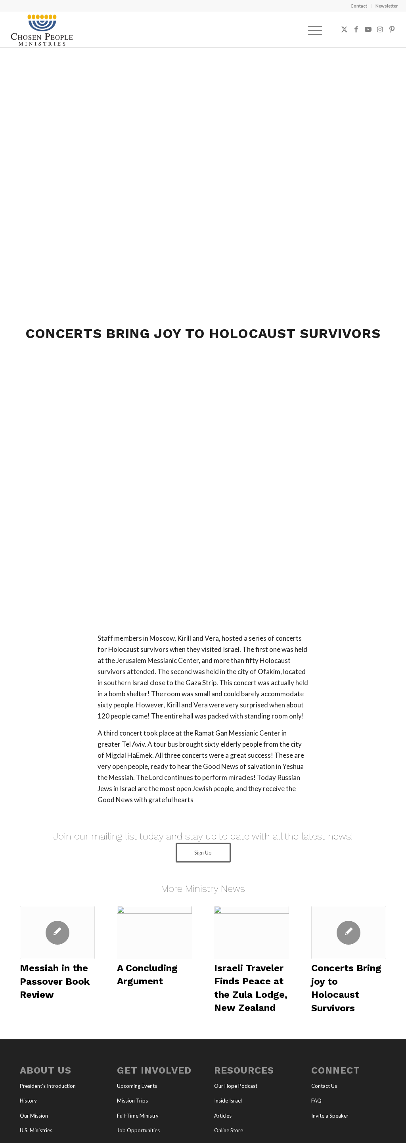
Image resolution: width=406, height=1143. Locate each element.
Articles (223, 1115)
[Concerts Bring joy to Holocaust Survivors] (348, 932)
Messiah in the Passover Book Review (55, 981)
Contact (358, 5)
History (28, 1100)
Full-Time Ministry (138, 1115)
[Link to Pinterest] (392, 29)
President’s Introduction (48, 1086)
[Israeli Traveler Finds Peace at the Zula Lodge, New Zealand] (251, 932)
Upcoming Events (137, 1086)
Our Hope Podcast (235, 1086)
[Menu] (312, 29)
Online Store (228, 1130)
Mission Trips (132, 1100)
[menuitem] (359, 6)
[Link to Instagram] (380, 29)
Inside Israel (228, 1100)
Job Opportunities (138, 1130)
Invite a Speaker (330, 1115)
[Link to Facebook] (356, 29)
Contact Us (324, 1086)
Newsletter (386, 5)
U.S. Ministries (36, 1130)
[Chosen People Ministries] (41, 29)
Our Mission (34, 1115)
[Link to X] (344, 29)
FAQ (316, 1100)
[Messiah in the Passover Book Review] (57, 932)
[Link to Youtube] (368, 29)
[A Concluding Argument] (154, 932)
